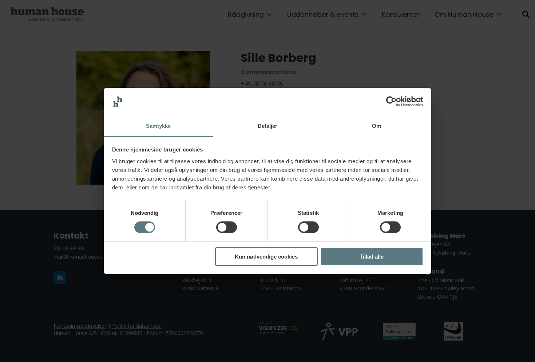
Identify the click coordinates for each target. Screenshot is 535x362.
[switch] (226, 227)
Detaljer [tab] (268, 126)
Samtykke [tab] (158, 126)
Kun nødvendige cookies (266, 256)
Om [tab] (376, 126)
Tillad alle (372, 256)
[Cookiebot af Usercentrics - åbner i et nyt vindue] (391, 101)
